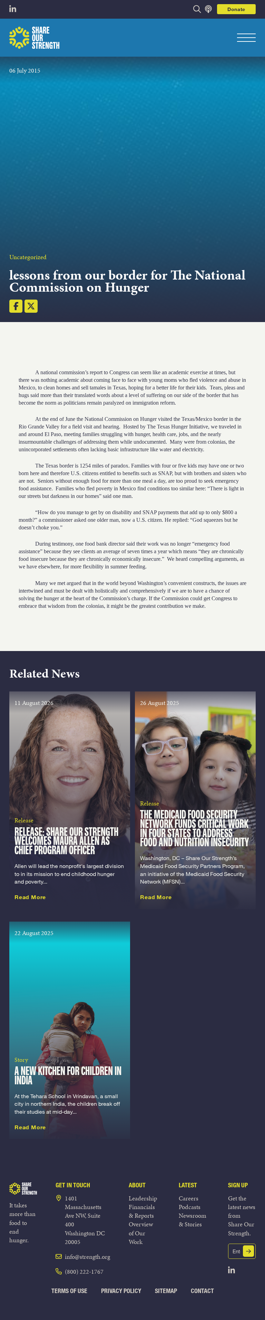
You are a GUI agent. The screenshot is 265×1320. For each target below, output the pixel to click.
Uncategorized (28, 257)
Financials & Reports (142, 1211)
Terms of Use (69, 1291)
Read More (30, 897)
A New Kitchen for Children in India (67, 1076)
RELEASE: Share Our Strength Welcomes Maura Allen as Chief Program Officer (66, 842)
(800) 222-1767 (84, 1271)
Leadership (143, 1198)
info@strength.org (87, 1256)
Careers (188, 1198)
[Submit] (248, 1251)
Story (21, 1059)
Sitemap (166, 1291)
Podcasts (189, 1207)
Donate (236, 9)
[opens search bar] (197, 9)
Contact (202, 1291)
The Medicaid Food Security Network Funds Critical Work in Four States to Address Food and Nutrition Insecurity (194, 829)
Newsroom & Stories (192, 1219)
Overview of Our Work (141, 1233)
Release (23, 820)
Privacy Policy (121, 1291)
